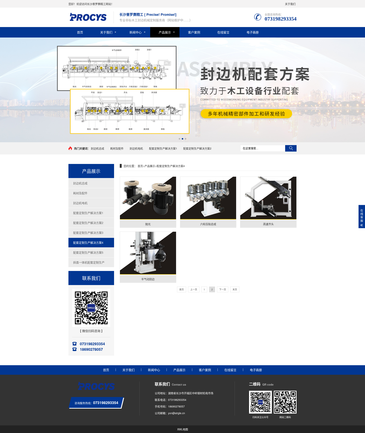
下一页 (222, 289)
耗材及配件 (117, 148)
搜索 (291, 148)
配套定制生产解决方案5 (88, 252)
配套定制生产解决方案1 (163, 148)
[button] (179, 139)
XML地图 (182, 429)
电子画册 (253, 32)
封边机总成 (97, 148)
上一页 (193, 289)
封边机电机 (136, 148)
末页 (234, 289)
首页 (80, 32)
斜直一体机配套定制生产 (89, 262)
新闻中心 (135, 32)
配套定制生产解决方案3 (88, 233)
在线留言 (223, 32)
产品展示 (165, 32)
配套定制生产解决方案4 (88, 242)
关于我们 (290, 4)
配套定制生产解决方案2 (197, 148)
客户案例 (194, 32)
